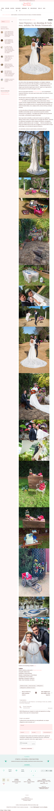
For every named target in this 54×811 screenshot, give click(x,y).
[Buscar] (12, 21)
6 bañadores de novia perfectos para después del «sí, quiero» (9, 41)
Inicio (3, 14)
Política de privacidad (47, 739)
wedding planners (40, 685)
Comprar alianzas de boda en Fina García (9, 80)
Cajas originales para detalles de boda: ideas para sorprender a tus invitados (9, 34)
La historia (16, 780)
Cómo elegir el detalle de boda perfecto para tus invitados (9, 66)
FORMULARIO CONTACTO (43, 788)
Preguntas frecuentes (16, 781)
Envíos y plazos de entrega (29, 781)
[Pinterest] (35, 771)
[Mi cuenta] (16, 10)
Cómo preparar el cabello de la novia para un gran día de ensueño (9, 58)
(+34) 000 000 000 (4, 92)
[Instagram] (33, 775)
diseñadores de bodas (23, 685)
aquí (35, 665)
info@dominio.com (5, 94)
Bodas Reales (8, 14)
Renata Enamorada (37, 91)
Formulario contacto (27, 800)
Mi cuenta (29, 780)
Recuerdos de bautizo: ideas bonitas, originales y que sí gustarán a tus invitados (9, 73)
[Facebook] (31, 771)
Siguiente (45, 693)
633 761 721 (44, 786)
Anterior (26, 693)
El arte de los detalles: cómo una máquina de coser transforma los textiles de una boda (9, 49)
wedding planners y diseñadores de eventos (27, 687)
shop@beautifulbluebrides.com (44, 787)
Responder (50, 708)
